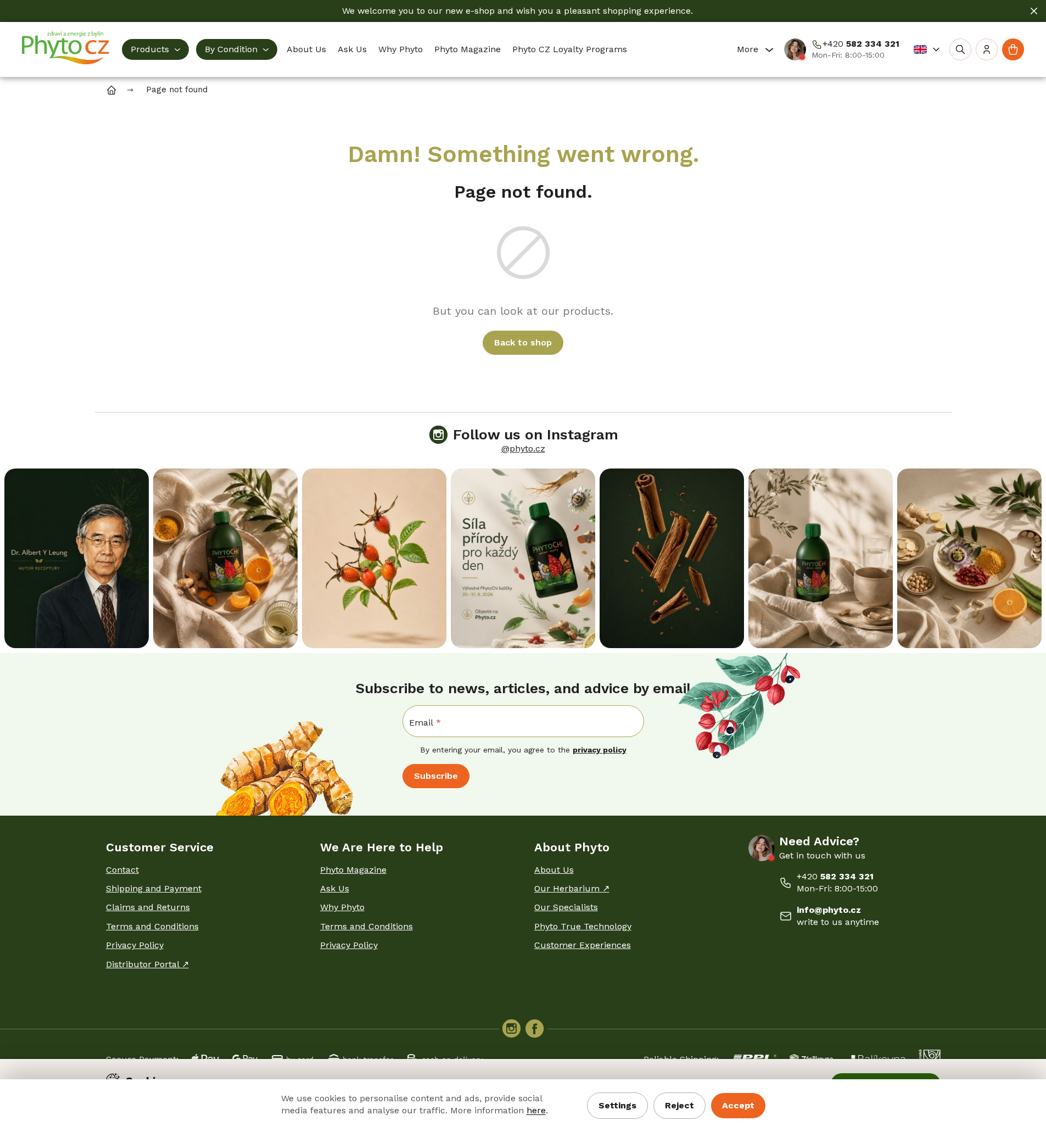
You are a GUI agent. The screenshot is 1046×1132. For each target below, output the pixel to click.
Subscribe (436, 776)
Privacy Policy (135, 945)
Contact (122, 870)
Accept (738, 1105)
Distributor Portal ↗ (147, 964)
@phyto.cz (523, 448)
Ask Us (334, 888)
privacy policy (600, 749)
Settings (617, 1105)
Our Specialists (566, 907)
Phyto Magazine (353, 870)
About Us (554, 870)
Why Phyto (342, 907)
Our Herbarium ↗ (571, 888)
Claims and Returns (148, 907)
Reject (679, 1105)
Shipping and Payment (154, 888)
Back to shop (523, 342)
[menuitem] (155, 49)
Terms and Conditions (152, 926)
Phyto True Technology (582, 926)
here (536, 1110)
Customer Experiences (582, 945)
